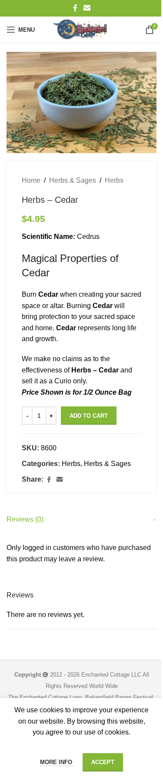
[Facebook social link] (75, 8)
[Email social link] (86, 8)
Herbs (114, 180)
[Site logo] (81, 30)
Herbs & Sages (72, 180)
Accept (102, 762)
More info (57, 762)
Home (31, 180)
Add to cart (89, 415)
